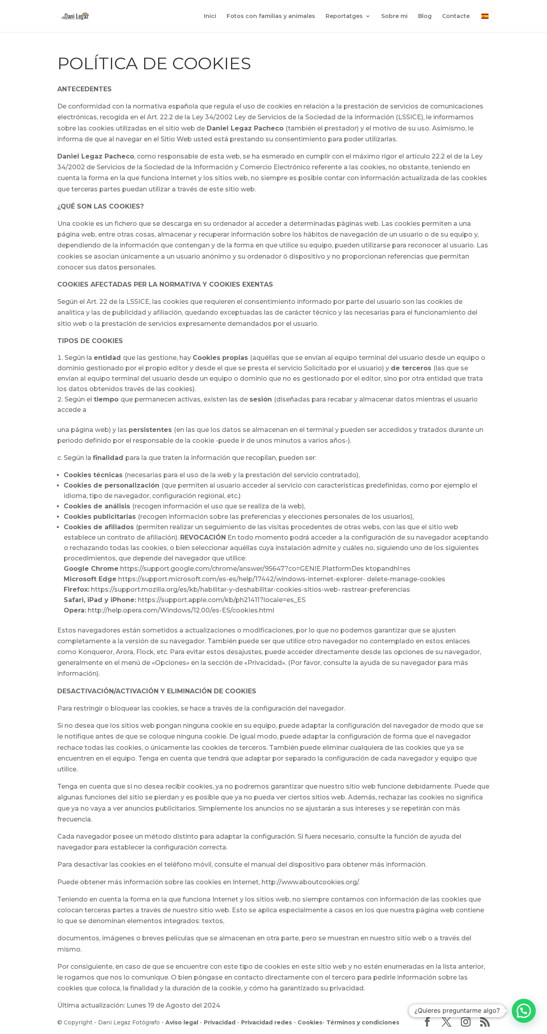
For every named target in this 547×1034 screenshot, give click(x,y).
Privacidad (219, 1022)
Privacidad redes (266, 1022)
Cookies (310, 1022)
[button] (524, 1011)
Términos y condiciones (362, 1022)
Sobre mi (394, 16)
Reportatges (344, 16)
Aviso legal (181, 1022)
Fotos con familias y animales (271, 16)
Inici (210, 16)
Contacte (456, 16)
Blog (425, 16)
